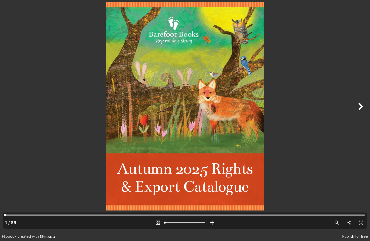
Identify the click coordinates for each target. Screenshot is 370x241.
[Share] (349, 223)
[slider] (185, 222)
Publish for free (355, 236)
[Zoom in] (212, 223)
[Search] (337, 223)
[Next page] (360, 116)
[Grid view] (158, 223)
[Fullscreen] (361, 223)
